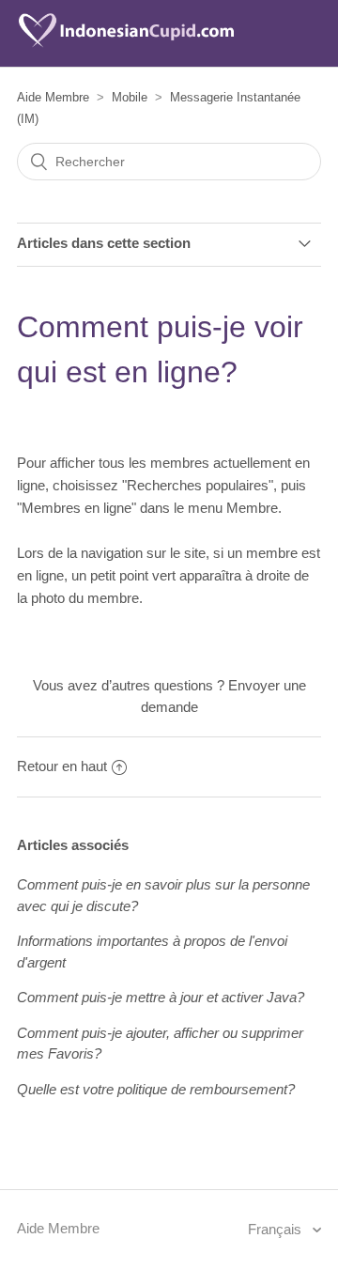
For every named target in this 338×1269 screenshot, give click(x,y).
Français (276, 1229)
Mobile (129, 97)
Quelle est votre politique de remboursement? (156, 1089)
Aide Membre (53, 97)
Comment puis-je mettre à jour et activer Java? (160, 997)
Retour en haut (62, 766)
